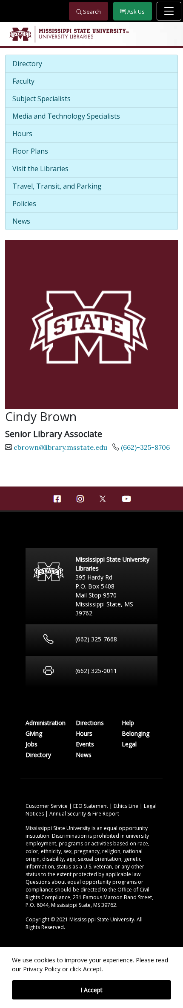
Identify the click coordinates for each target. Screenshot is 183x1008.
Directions (90, 723)
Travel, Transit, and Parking (57, 186)
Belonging (135, 733)
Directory (27, 63)
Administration (46, 723)
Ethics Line (127, 806)
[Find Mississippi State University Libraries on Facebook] (57, 499)
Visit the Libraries (40, 168)
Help (128, 723)
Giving (34, 733)
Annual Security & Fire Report (84, 813)
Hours (22, 133)
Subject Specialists (41, 98)
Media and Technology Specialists (66, 116)
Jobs (31, 744)
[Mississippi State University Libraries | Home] (91, 34)
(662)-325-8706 (145, 447)
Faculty (23, 81)
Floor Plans (30, 151)
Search (91, 11)
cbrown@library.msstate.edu (60, 447)
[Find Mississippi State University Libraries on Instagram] (80, 499)
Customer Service (47, 806)
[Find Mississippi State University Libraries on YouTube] (126, 499)
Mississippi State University (20, 34)
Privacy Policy (41, 969)
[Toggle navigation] (169, 11)
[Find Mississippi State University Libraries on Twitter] (103, 498)
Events (85, 744)
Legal (129, 744)
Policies (24, 203)
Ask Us (135, 11)
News (21, 221)
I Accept (91, 990)
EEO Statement (91, 806)
